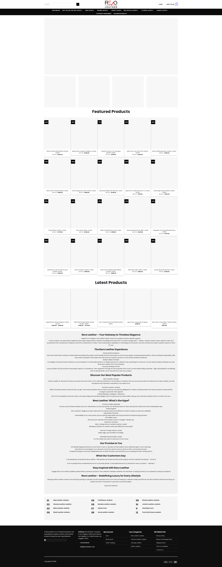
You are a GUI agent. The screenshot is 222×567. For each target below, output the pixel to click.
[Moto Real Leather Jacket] (84, 212)
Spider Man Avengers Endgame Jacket (84, 151)
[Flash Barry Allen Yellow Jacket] (137, 252)
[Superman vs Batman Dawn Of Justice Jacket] (137, 173)
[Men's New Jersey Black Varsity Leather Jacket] (164, 304)
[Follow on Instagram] (106, 561)
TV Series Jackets (147, 10)
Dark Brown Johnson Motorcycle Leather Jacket (57, 270)
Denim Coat (102, 508)
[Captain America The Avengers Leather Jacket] (111, 133)
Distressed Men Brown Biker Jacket (137, 230)
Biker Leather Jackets (61, 508)
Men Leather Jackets (61, 500)
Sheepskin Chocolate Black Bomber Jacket (164, 231)
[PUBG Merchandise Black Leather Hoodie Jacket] (84, 304)
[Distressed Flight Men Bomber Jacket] (111, 173)
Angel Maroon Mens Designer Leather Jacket (57, 323)
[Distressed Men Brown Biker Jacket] (137, 212)
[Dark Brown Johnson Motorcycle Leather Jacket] (57, 252)
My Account (109, 539)
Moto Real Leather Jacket (84, 230)
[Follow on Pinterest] (115, 561)
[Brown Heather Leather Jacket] (84, 252)
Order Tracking (110, 543)
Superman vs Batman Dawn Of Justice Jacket (137, 191)
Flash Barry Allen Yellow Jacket (137, 270)
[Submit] (77, 4)
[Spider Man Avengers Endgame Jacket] (84, 133)
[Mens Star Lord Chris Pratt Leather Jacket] (137, 133)
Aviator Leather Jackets (151, 504)
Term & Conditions (162, 546)
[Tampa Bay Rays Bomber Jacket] (164, 252)
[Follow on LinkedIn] (117, 561)
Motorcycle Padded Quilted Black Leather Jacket (110, 270)
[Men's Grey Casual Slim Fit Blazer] (137, 304)
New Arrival (56, 10)
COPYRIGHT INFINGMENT (103, 13)
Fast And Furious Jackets (151, 512)
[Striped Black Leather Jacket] (57, 212)
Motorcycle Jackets (131, 10)
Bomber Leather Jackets (107, 504)
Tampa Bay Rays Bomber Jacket (164, 270)
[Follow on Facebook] (104, 561)
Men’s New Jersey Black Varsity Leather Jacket (164, 323)
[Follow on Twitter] (109, 561)
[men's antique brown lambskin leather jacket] (111, 304)
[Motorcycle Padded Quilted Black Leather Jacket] (111, 252)
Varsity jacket (116, 10)
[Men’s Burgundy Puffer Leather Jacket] (84, 173)
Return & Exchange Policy (164, 539)
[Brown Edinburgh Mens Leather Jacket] (164, 133)
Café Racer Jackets (105, 500)
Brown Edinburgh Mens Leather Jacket (164, 151)
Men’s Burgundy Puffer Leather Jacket (84, 191)
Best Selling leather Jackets (72, 10)
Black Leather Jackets (61, 512)
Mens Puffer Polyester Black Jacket (57, 191)
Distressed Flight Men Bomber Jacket (110, 191)
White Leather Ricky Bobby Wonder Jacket (57, 152)
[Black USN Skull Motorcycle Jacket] (111, 212)
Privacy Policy (160, 536)
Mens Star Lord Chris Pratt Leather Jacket (137, 152)
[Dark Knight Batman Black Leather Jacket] (164, 173)
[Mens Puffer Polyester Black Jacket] (57, 173)
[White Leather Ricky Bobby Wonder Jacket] (57, 133)
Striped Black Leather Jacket (57, 230)
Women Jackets (102, 10)
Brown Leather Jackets (150, 500)
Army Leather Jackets (106, 512)
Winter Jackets (135, 546)
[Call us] (113, 561)
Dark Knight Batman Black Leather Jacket (164, 191)
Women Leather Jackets (62, 504)
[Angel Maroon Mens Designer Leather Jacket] (57, 304)
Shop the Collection (111, 486)
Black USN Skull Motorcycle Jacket (110, 230)
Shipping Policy (161, 543)
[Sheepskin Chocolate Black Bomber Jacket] (164, 212)
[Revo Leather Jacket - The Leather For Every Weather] (111, 4)
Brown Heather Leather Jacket (84, 270)
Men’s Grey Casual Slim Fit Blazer (137, 322)
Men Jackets (89, 10)
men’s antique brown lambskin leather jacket (111, 323)
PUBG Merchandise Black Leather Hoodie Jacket (84, 323)
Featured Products (120, 13)
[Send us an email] (111, 561)
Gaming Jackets (162, 10)
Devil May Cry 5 (147, 508)
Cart (107, 536)
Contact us (159, 550)
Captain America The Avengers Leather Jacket (111, 152)
